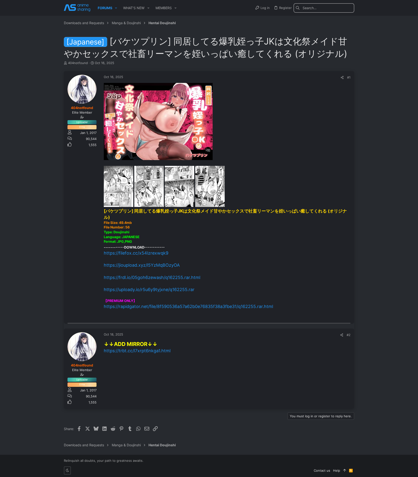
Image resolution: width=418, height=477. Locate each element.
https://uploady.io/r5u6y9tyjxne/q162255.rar (149, 289)
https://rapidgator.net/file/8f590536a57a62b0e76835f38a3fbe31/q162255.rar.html (188, 306)
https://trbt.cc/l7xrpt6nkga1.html (137, 350)
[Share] (342, 77)
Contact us (322, 470)
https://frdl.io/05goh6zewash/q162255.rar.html (152, 277)
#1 (349, 77)
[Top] (345, 470)
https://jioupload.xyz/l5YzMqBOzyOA (142, 265)
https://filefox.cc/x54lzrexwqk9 (136, 253)
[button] (116, 8)
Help (336, 470)
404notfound (78, 63)
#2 (349, 335)
